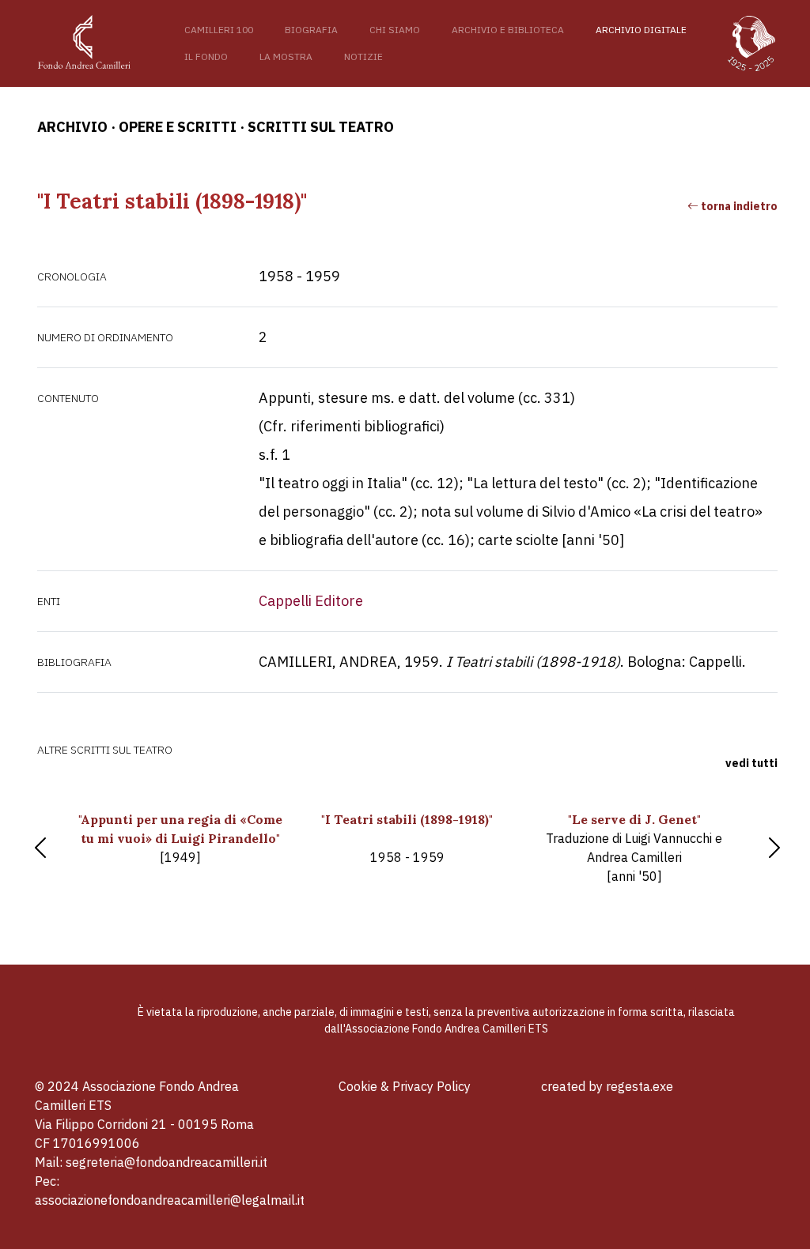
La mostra (285, 56)
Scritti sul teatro (321, 127)
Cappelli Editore (311, 601)
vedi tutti (751, 763)
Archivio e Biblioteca (508, 30)
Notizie (363, 56)
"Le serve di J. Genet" (634, 847)
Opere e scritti (178, 127)
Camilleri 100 (218, 30)
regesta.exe (639, 1086)
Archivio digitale (641, 30)
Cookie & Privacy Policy (405, 1086)
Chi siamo (394, 30)
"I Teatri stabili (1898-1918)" (407, 838)
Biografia (311, 30)
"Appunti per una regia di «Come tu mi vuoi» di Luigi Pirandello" (180, 838)
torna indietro (738, 206)
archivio (72, 127)
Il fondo (206, 56)
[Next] (774, 848)
